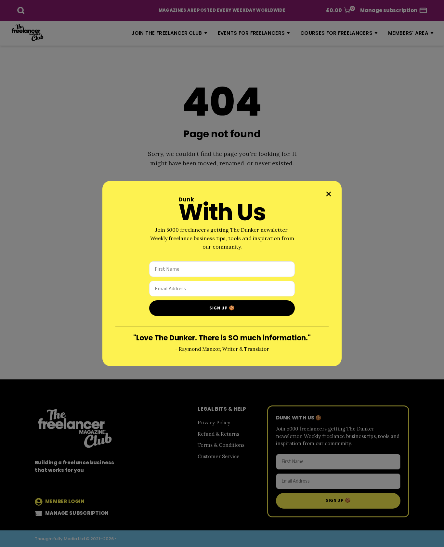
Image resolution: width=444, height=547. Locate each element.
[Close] (328, 193)
